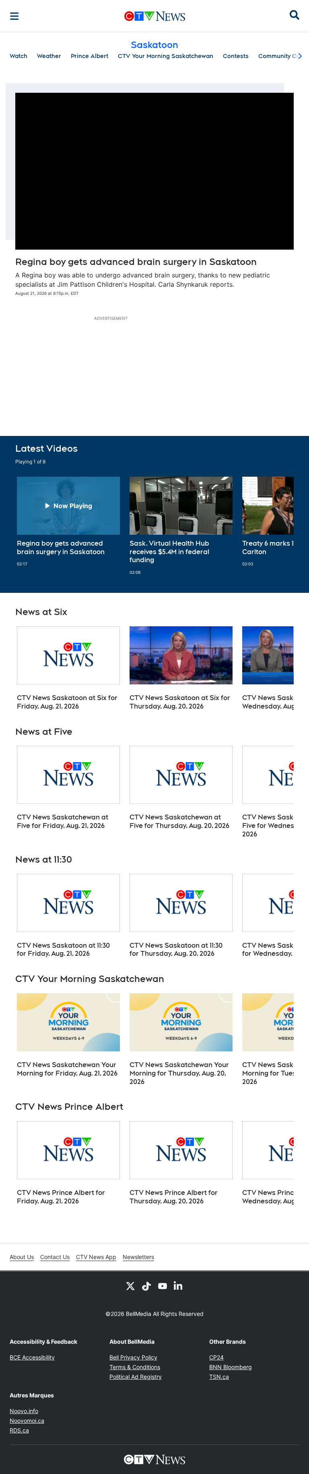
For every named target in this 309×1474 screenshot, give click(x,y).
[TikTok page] (146, 1286)
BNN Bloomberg (230, 1367)
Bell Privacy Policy (133, 1357)
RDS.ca (19, 1430)
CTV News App (96, 1256)
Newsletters (138, 1256)
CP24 (216, 1357)
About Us (22, 1256)
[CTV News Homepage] (154, 16)
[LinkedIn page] (178, 1286)
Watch (18, 56)
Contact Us (55, 1256)
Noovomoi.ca (27, 1420)
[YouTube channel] (162, 1286)
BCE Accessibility (32, 1357)
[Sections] (14, 16)
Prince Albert (89, 56)
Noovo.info (24, 1410)
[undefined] (68, 522)
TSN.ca (219, 1376)
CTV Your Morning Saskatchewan (165, 56)
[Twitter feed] (130, 1286)
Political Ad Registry (135, 1376)
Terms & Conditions (134, 1367)
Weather (49, 56)
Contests (236, 56)
